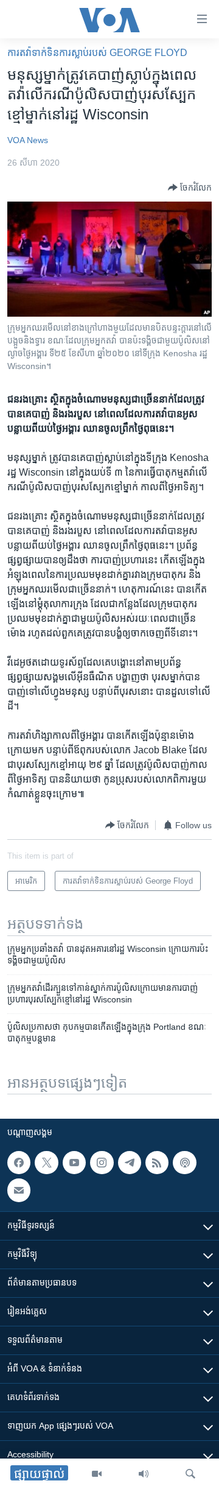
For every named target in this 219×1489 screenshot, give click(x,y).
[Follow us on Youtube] (74, 1162)
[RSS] (157, 1162)
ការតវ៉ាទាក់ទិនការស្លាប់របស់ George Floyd (97, 53)
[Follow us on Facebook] (18, 1162)
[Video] (96, 1474)
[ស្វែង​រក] (190, 1474)
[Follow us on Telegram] (129, 1162)
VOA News (27, 140)
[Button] (190, 187)
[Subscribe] (18, 1190)
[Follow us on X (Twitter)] (46, 1162)
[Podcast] (184, 1162)
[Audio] (143, 1474)
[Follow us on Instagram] (101, 1162)
